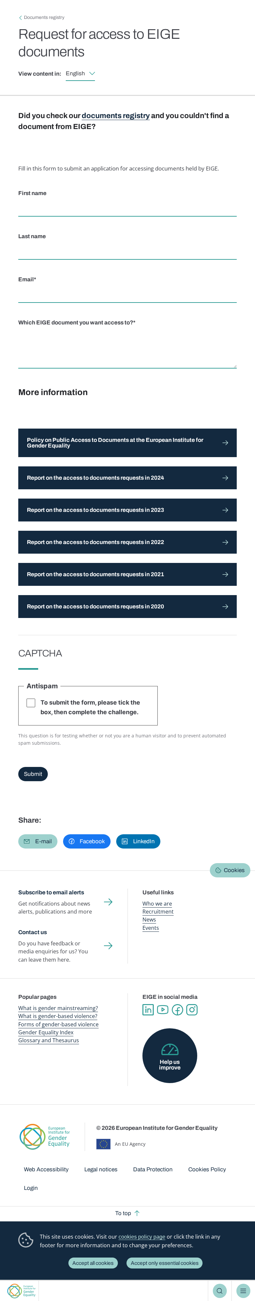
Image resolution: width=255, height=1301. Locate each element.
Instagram (192, 1009)
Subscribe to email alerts (51, 892)
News (149, 919)
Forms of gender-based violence (58, 1024)
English (75, 73)
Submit (33, 774)
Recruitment (158, 911)
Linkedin (148, 1009)
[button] (37, 841)
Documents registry (44, 17)
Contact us (32, 932)
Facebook (177, 1009)
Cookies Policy (207, 1169)
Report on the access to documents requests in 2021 (95, 574)
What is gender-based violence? (57, 1016)
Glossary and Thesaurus (48, 1040)
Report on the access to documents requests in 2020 (95, 606)
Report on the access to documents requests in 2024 (95, 478)
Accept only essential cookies (165, 1263)
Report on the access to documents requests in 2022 (95, 542)
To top (123, 1213)
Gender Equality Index (45, 1032)
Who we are (157, 903)
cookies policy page (142, 1237)
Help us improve (170, 1065)
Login (31, 1188)
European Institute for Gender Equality (22, 1291)
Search (220, 1291)
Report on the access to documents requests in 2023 (95, 510)
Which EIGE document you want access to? (75, 322)
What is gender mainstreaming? (58, 1008)
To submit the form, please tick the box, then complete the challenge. (90, 707)
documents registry (116, 115)
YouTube (162, 1009)
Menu (243, 1291)
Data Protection (153, 1169)
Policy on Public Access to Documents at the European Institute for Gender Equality (115, 443)
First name (32, 193)
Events (150, 927)
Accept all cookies (93, 1263)
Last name (32, 236)
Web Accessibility (46, 1169)
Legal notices (101, 1169)
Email (26, 279)
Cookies (234, 870)
